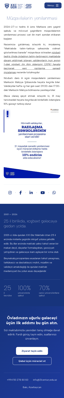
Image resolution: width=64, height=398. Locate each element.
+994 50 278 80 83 (17, 379)
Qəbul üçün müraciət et (32, 361)
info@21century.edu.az (45, 379)
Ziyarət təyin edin (32, 350)
